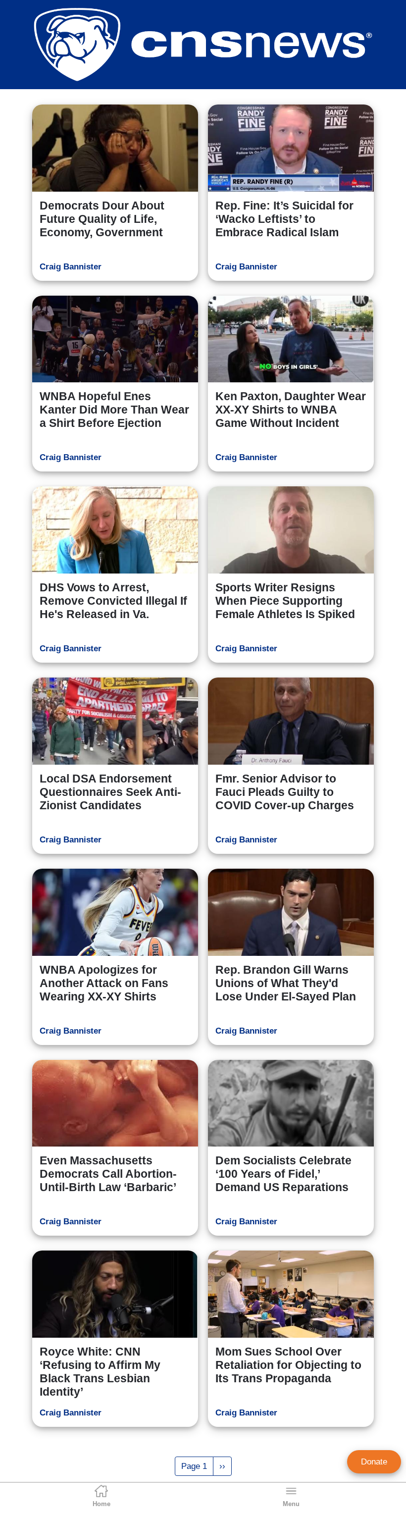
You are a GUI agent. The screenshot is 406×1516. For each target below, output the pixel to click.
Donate (374, 1461)
